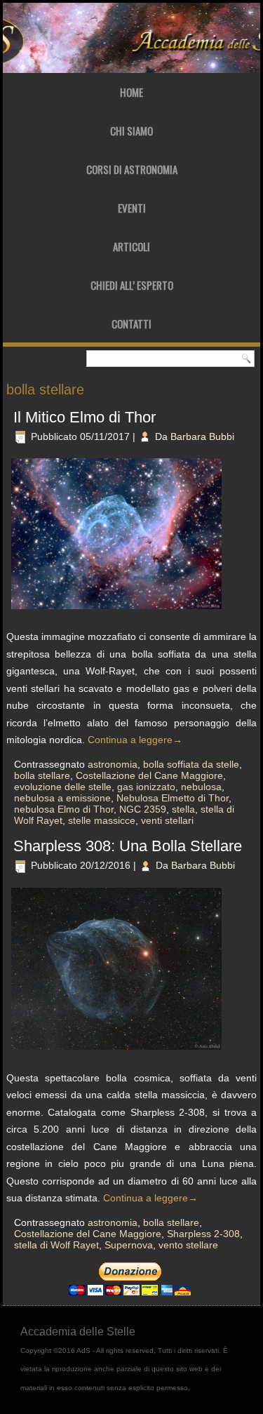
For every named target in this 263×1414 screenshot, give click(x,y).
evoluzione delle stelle (63, 786)
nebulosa (201, 786)
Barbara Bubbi (202, 436)
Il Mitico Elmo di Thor (84, 417)
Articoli (131, 246)
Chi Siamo (131, 130)
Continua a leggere (135, 739)
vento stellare (188, 1244)
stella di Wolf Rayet (56, 1244)
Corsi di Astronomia (131, 169)
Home (131, 92)
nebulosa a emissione (62, 797)
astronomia (112, 764)
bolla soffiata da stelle (191, 764)
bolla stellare (42, 775)
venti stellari (167, 820)
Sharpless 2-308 (203, 1233)
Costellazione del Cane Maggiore (149, 775)
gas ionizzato (146, 786)
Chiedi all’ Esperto (131, 285)
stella (183, 809)
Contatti (131, 323)
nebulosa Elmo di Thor (64, 809)
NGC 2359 (142, 809)
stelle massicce (101, 820)
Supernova (128, 1244)
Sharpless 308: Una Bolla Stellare (127, 846)
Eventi (132, 207)
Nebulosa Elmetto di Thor (172, 797)
